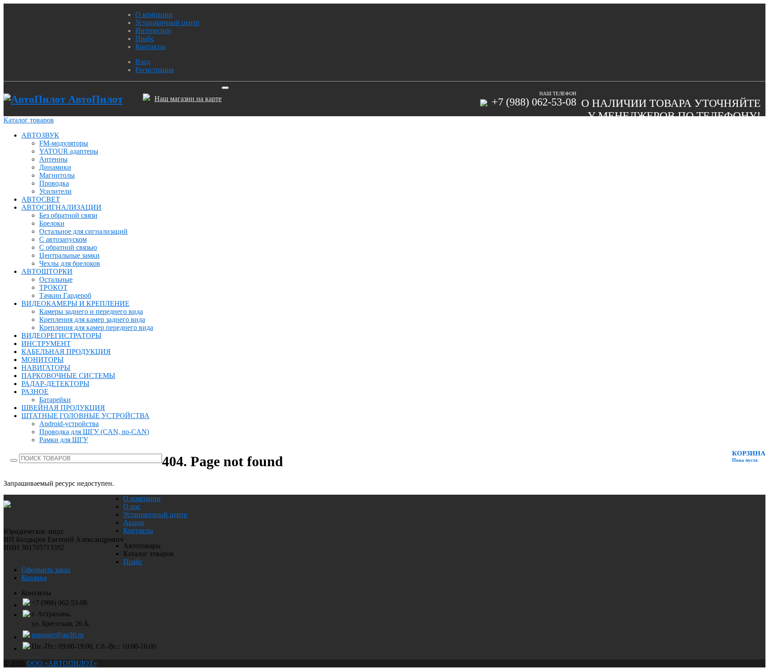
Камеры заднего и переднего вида (91, 311)
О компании (154, 14)
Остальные (56, 279)
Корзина (34, 578)
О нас (132, 506)
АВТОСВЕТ (40, 199)
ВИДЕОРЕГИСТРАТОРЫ (61, 335)
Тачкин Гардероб (65, 295)
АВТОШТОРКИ (47, 271)
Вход (142, 61)
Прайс (144, 38)
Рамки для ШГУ (63, 439)
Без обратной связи (68, 215)
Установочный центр (167, 22)
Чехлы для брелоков (69, 263)
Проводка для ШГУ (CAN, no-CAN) (94, 431)
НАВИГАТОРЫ (45, 367)
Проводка (54, 183)
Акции (133, 522)
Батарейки (55, 399)
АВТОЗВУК (40, 135)
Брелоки (52, 223)
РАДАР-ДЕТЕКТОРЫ (55, 383)
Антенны (53, 159)
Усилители (55, 191)
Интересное (153, 30)
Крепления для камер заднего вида (92, 319)
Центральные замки (69, 255)
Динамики (55, 167)
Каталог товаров (29, 120)
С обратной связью (68, 247)
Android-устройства (69, 423)
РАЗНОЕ (35, 391)
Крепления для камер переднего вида (96, 327)
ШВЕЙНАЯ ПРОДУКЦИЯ (63, 407)
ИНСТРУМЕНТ (46, 343)
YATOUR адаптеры (68, 151)
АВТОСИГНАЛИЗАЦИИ (61, 207)
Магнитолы (57, 175)
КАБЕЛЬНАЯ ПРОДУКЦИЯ (66, 351)
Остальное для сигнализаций (83, 231)
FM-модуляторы (63, 143)
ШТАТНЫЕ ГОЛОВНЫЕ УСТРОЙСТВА (85, 415)
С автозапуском (63, 239)
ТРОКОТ (53, 287)
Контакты (150, 46)
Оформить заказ (45, 569)
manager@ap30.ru (58, 634)
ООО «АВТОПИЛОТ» (62, 663)
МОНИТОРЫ (42, 359)
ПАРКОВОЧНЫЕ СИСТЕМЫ (68, 375)
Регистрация (154, 69)
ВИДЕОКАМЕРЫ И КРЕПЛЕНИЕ (75, 303)
